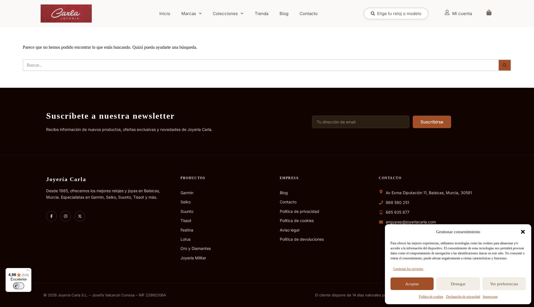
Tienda (261, 13)
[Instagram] (65, 216)
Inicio (164, 13)
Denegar (458, 284)
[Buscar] (505, 65)
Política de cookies (431, 297)
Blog (284, 13)
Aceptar (412, 284)
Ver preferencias (504, 284)
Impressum (490, 297)
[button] (523, 232)
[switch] (18, 285)
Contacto (309, 13)
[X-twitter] (80, 216)
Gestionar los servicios (408, 269)
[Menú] (28, 271)
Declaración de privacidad (463, 297)
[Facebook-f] (51, 216)
